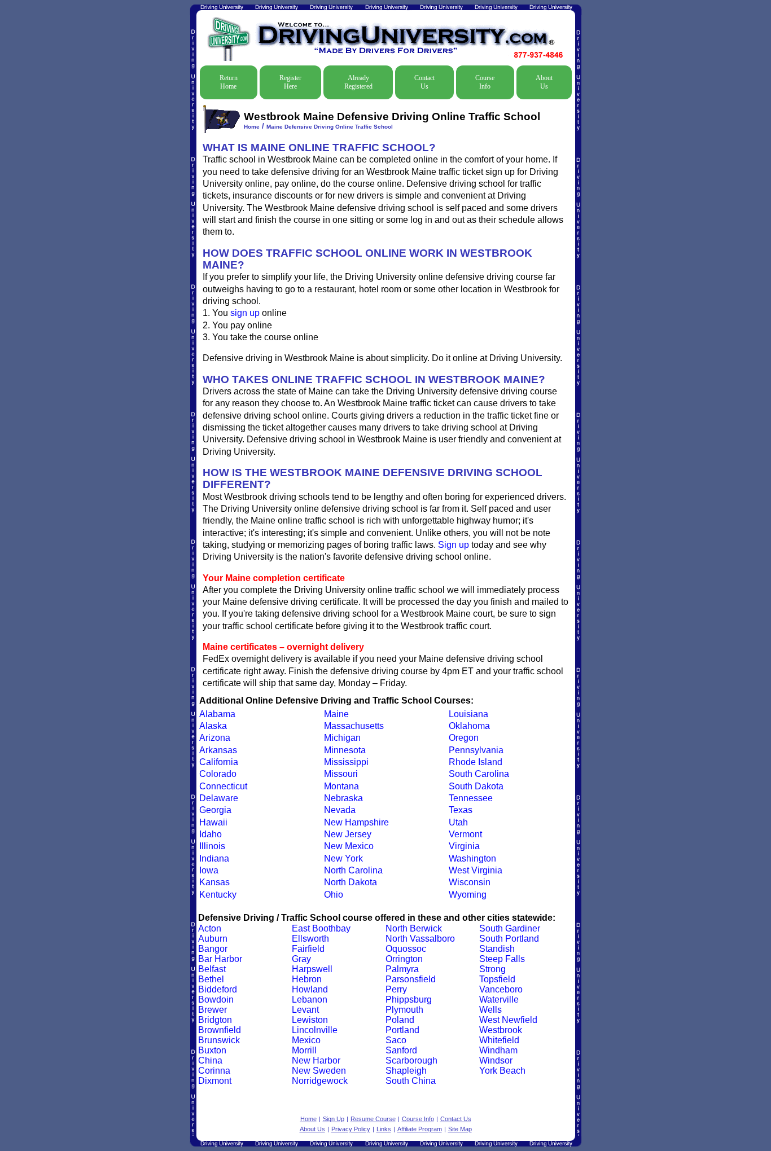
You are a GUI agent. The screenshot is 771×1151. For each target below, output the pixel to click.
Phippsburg (409, 999)
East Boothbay (321, 928)
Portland (402, 1030)
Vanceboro (501, 989)
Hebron (307, 979)
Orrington (404, 959)
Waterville (499, 999)
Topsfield (497, 979)
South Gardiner (509, 928)
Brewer (212, 1009)
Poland (400, 1020)
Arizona (214, 738)
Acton (209, 928)
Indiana (214, 858)
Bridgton (215, 1020)
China (210, 1060)
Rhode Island (475, 762)
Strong (492, 969)
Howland (310, 989)
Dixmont (214, 1081)
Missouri (341, 774)
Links (383, 1129)
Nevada (340, 810)
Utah (458, 822)
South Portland (509, 938)
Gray (301, 959)
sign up (245, 313)
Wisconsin (469, 882)
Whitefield (499, 1040)
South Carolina (479, 774)
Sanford (401, 1050)
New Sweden (319, 1070)
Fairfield (308, 949)
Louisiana (468, 714)
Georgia (215, 810)
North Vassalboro (420, 938)
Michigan (342, 738)
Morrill (304, 1050)
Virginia (464, 846)
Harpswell (312, 969)
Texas (460, 810)
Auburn (212, 938)
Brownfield (219, 1030)
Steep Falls (502, 959)
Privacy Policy (350, 1129)
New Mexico (349, 846)
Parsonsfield (411, 979)
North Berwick (414, 928)
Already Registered (358, 82)
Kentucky (217, 894)
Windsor (495, 1060)
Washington (472, 858)
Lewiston (310, 1020)
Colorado (217, 774)
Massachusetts (354, 726)
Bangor (212, 949)
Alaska (213, 726)
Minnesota (345, 750)
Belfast (212, 969)
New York (343, 858)
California (218, 762)
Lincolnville (315, 1030)
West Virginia (475, 870)
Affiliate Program (419, 1129)
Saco (396, 1040)
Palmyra (402, 969)
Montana (341, 786)
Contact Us (424, 82)
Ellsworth (310, 938)
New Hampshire (356, 822)
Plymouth (404, 1009)
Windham (498, 1050)
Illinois (212, 846)
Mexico (306, 1040)
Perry (396, 989)
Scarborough (411, 1060)
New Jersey (347, 834)
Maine (336, 714)
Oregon (464, 738)
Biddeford (217, 989)
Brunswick (219, 1040)
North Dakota (350, 882)
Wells (490, 1009)
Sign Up (333, 1118)
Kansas (214, 882)
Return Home (229, 82)
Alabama (217, 714)
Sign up (453, 545)
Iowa (208, 870)
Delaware (218, 798)
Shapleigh (406, 1070)
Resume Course (373, 1118)
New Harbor (316, 1060)
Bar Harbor (220, 959)
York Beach (502, 1070)
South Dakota (476, 786)
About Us (544, 82)
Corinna (214, 1070)
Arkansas (218, 750)
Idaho (210, 834)
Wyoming (468, 894)
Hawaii (213, 822)
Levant (305, 1009)
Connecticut (223, 786)
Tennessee (471, 798)
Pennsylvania (476, 750)
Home (252, 127)
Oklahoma (469, 726)
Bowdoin (216, 999)
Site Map (460, 1129)
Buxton (212, 1050)
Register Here (290, 82)
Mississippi (346, 762)
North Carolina (353, 870)
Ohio (333, 894)
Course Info (484, 82)
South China (411, 1081)
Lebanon (309, 999)
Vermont (465, 834)
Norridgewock (320, 1081)
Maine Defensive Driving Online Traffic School (329, 127)
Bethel (211, 979)
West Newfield (508, 1020)
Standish (497, 949)
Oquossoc (406, 949)
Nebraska (343, 798)
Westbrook (500, 1030)
